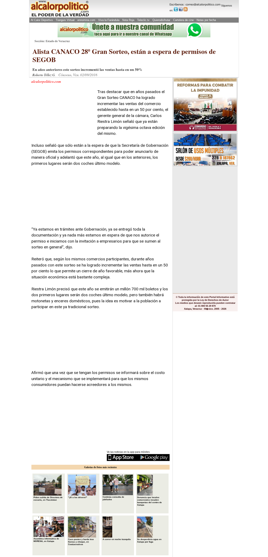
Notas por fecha (206, 20)
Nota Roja (128, 20)
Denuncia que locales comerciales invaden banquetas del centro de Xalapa (149, 501)
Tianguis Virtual (65, 20)
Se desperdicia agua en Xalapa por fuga (149, 540)
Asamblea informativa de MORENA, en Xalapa (46, 540)
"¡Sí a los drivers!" (77, 497)
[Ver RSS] (185, 9)
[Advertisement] (62, 115)
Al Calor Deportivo (42, 20)
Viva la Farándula (108, 20)
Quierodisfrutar (161, 20)
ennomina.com (86, 20)
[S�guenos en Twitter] (176, 9)
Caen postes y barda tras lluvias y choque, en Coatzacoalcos (81, 541)
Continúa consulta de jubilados (113, 498)
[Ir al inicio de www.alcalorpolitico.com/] (59, 16)
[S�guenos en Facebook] (181, 9)
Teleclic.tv (143, 20)
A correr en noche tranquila (117, 539)
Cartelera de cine (183, 20)
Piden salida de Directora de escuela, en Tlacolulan (48, 498)
